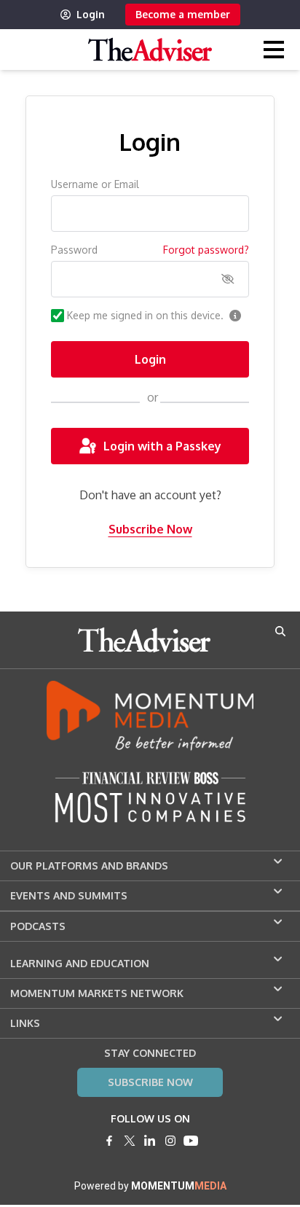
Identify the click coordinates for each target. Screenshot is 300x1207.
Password (74, 249)
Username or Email (95, 184)
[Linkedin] (150, 1140)
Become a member (182, 14)
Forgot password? (206, 249)
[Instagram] (170, 1140)
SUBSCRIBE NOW (150, 1082)
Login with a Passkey (162, 446)
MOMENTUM (178, 1186)
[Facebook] (109, 1140)
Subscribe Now (150, 529)
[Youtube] (190, 1140)
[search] (280, 631)
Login (90, 14)
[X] (129, 1140)
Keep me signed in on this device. (145, 315)
